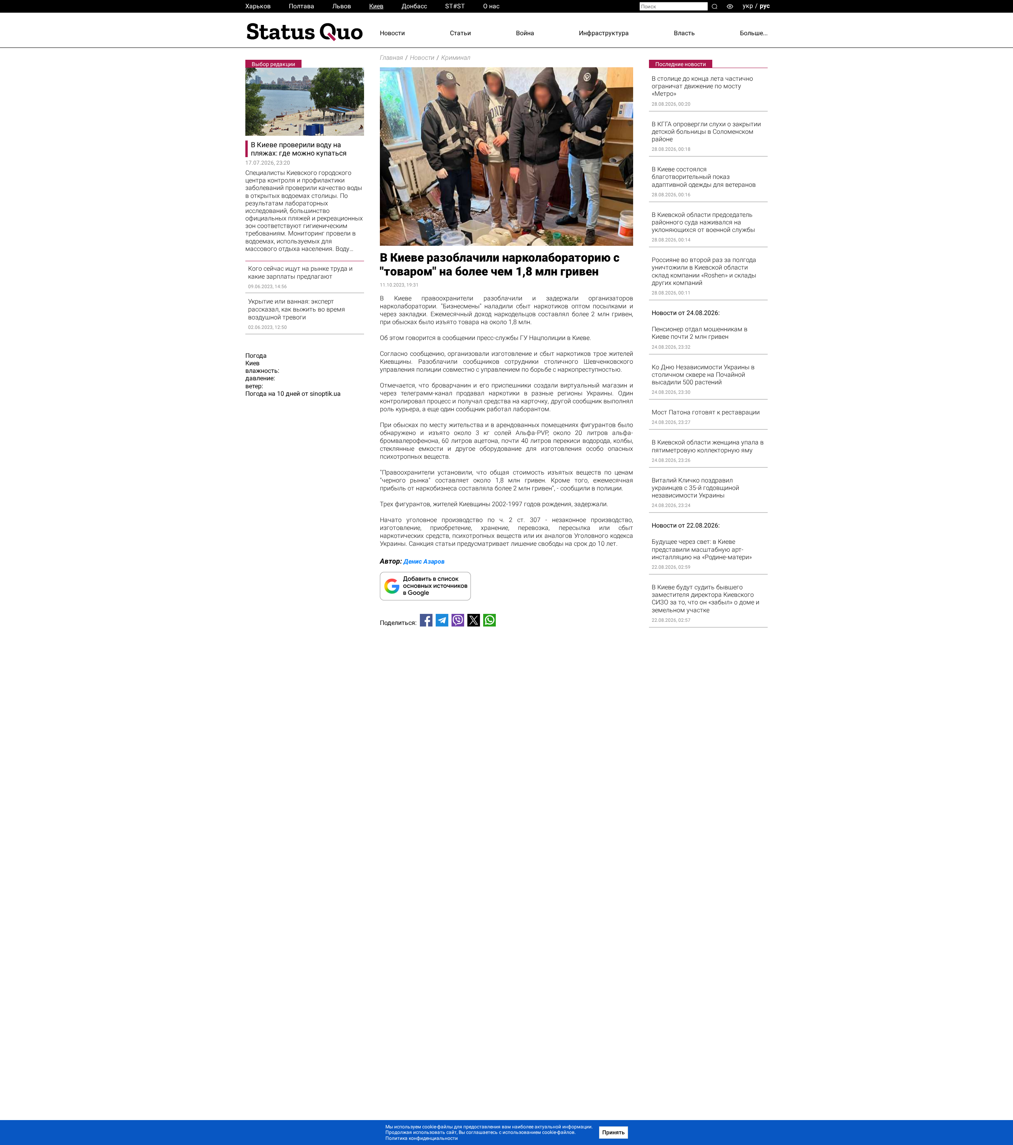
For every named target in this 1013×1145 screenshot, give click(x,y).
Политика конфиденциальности (421, 1138)
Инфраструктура (604, 33)
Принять (613, 1132)
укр (748, 5)
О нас (491, 6)
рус (765, 5)
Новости (392, 33)
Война (525, 33)
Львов (341, 6)
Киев (376, 6)
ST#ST (455, 6)
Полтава (301, 6)
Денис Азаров (424, 561)
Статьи (460, 33)
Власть (684, 33)
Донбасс (414, 6)
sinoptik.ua (325, 393)
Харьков (258, 6)
